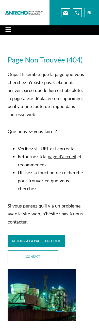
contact (33, 256)
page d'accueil (62, 156)
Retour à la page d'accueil (36, 241)
